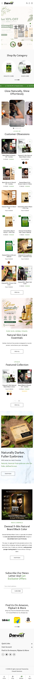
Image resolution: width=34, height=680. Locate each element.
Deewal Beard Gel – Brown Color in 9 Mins (25, 183)
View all (17, 292)
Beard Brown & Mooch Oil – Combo (9, 183)
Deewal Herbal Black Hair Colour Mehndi (25, 231)
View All (17, 351)
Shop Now (17, 26)
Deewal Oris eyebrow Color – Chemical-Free (25, 255)
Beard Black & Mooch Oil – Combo (9, 156)
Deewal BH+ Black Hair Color (25, 282)
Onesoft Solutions (17, 671)
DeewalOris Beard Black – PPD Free (25, 207)
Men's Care (25, 76)
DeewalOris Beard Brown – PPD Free (9, 231)
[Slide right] (19, 400)
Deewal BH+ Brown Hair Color (9, 284)
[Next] (30, 111)
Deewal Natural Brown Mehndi (9, 255)
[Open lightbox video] (17, 113)
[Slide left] (15, 400)
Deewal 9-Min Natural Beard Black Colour (25, 156)
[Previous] (3, 111)
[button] (2, 3)
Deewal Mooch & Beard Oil (9, 207)
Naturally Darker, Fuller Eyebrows (13, 454)
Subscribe (18, 591)
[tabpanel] (17, 28)
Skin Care (9, 76)
